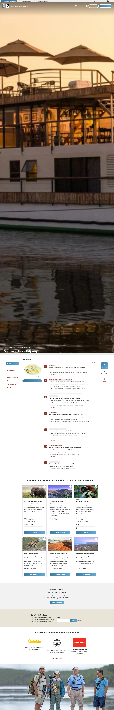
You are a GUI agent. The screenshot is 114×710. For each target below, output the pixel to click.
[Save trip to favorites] (40, 350)
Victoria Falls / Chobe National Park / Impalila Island (60, 379)
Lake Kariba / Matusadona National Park (57, 428)
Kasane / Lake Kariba (53, 412)
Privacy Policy (80, 620)
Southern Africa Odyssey (22, 347)
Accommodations (11, 367)
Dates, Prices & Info (12, 381)
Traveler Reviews (11, 374)
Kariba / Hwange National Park (55, 445)
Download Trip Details (33, 381)
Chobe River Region (53, 396)
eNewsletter (93, 6)
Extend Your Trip (11, 370)
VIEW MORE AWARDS (57, 658)
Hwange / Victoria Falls (54, 461)
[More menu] (75, 6)
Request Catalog (105, 6)
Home (6, 347)
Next (73, 620)
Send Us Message (57, 602)
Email (58, 617)
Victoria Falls (52, 365)
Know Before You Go (12, 387)
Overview (9, 360)
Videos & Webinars (11, 384)
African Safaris (12, 347)
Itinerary (30, 347)
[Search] (87, 6)
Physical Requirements (12, 377)
